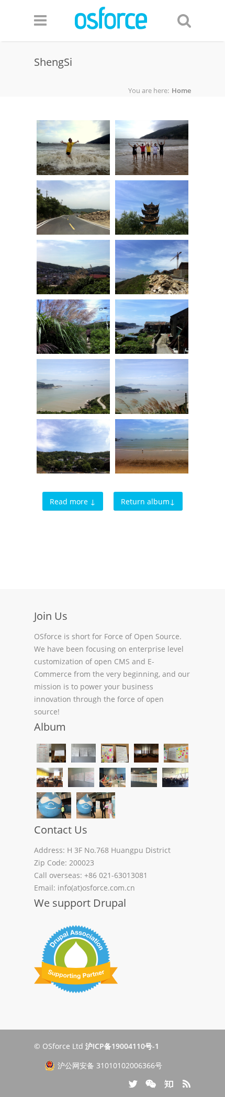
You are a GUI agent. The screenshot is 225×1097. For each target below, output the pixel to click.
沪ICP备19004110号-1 (122, 1046)
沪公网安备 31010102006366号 (110, 1065)
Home (181, 90)
